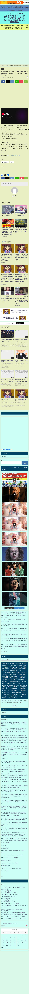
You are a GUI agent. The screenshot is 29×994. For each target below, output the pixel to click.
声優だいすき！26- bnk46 (8, 901)
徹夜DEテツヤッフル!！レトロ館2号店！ (10, 857)
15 (22, 940)
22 (22, 942)
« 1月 (2, 947)
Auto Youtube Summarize (13, 155)
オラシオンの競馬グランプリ (8, 892)
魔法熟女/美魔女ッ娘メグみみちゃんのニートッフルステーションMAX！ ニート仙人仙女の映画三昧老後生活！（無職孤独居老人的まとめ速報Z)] (14, 748)
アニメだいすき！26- (6, 890)
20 (14, 942)
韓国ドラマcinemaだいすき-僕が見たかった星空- (13, 918)
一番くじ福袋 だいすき (7, 900)
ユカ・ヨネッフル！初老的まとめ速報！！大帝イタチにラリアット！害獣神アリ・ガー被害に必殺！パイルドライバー (14, 640)
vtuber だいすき (5, 889)
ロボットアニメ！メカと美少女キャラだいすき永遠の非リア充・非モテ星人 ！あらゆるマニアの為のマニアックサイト (14, 781)
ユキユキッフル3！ (5, 842)
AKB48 (3, 242)
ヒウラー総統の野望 (5, 865)
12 (10, 940)
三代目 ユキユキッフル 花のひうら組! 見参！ (11, 868)
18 (7, 942)
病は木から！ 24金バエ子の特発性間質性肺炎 (13, 912)
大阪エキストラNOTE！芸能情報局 (10, 903)
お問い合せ (14, 705)
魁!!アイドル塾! (4, 870)
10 (3, 940)
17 (3, 942)
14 (18, 940)
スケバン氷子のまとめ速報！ (8, 896)
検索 (2, 460)
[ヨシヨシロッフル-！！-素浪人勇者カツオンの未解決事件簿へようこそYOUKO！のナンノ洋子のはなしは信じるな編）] (14, 824)
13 (14, 940)
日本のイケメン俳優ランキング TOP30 (9, 923)
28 (18, 945)
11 (7, 940)
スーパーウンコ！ (5, 758)
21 (18, 942)
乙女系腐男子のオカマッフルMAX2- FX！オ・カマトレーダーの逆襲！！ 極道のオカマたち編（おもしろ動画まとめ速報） (14, 754)
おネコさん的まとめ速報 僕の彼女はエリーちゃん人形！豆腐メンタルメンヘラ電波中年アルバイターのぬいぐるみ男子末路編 (14, 724)
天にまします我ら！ (5, 848)
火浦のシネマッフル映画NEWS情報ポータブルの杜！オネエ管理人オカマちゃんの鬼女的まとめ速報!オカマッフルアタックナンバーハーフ (14, 796)
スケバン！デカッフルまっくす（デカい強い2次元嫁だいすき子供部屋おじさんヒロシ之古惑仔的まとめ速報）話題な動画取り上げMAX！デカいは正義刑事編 (14, 814)
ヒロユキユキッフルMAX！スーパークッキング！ (12, 854)
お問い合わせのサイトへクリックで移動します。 (12, 700)
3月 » (6, 947)
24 (3, 945)
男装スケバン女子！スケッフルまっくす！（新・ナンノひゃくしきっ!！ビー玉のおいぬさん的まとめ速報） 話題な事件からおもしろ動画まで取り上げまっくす (14, 775)
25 (7, 945)
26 (10, 945)
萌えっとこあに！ (5, 648)
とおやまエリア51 (5, 898)
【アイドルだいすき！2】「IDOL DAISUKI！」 (13, 887)
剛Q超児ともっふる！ (6, 860)
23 (25, 942)
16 (25, 940)
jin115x (14, 196)
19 (10, 942)
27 (14, 945)
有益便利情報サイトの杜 (7, 910)
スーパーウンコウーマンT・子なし (10, 894)
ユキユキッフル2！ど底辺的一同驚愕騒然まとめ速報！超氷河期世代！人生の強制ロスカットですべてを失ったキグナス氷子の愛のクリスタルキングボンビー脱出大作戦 (14, 834)
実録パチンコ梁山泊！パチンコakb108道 (11, 909)
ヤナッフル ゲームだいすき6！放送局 (9, 862)
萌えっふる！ (4, 845)
